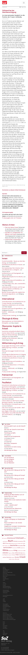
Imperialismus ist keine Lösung (12, 446)
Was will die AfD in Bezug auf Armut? (14, 484)
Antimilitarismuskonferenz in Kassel (12, 264)
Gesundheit (20, 545)
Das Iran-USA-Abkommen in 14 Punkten (13, 365)
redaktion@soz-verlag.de (9, 650)
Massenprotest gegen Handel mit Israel (13, 351)
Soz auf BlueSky (8, 461)
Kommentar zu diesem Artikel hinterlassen (13, 190)
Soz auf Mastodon (9, 462)
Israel (18, 547)
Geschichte (14, 545)
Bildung (4, 568)
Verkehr (10, 559)
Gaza (9, 545)
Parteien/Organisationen (8, 595)
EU (16, 543)
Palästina (6, 554)
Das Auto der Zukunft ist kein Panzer (14, 429)
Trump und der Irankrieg (9, 315)
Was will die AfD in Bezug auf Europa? (14, 475)
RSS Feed (5, 634)
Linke (24, 550)
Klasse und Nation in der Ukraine (13, 522)
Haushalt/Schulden (6, 606)
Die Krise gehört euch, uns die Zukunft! (14, 426)
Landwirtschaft (20, 550)
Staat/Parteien (6, 578)
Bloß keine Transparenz (10, 443)
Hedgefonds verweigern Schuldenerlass (15, 526)
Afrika (4, 582)
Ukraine (17, 557)
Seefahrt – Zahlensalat (8, 312)
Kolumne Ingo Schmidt (7, 616)
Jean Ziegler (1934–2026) (9, 411)
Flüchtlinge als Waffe (10, 433)
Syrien (13, 557)
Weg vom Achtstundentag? (9, 335)
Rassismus (9, 557)
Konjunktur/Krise (6, 609)
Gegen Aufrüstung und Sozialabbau (12, 280)
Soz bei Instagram (9, 459)
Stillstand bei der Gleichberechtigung (9, 11)
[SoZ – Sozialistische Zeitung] (7, 3)
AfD (3, 538)
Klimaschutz (10, 550)
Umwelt (22, 557)
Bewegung (5, 596)
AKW (4, 599)
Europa (19, 543)
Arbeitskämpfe (6, 590)
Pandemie (10, 554)
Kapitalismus (22, 547)
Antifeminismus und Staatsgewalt (11, 273)
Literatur (5, 553)
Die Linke (9, 543)
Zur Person (5, 628)
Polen (17, 555)
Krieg (15, 550)
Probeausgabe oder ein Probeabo (11, 218)
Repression (5, 576)
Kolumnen (5, 613)
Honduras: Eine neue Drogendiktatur (12, 308)
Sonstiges (5, 627)
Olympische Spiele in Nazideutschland (12, 397)
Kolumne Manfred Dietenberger (9, 619)
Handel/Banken (6, 605)
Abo (3, 630)
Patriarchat (5, 573)
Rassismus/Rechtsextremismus (9, 575)
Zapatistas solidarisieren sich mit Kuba (13, 305)
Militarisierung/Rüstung (7, 572)
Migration (10, 553)
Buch (10, 540)
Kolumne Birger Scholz (7, 614)
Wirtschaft (17, 559)
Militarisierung (18, 553)
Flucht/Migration (6, 569)
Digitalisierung (13, 543)
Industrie (4, 608)
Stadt (4, 580)
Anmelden (18, 652)
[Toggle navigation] (24, 2)
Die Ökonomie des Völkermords (12, 508)
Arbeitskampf (11, 538)
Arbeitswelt (19, 538)
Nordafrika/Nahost (6, 586)
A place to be (8, 440)
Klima (5, 550)
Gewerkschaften (6, 591)
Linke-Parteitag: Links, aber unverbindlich (13, 283)
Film (21, 543)
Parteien (13, 554)
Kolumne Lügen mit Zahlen (8, 618)
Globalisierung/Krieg (7, 587)
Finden (24, 252)
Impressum (5, 633)
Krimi (4, 623)
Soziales (4, 577)
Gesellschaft (4, 7)
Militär (13, 553)
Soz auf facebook (9, 457)
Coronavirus (20, 541)
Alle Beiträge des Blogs (10, 450)
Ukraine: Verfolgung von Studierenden (14, 519)
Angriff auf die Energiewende (12, 436)
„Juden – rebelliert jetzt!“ (11, 505)
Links (4, 632)
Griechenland (14, 547)
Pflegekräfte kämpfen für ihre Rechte (12, 276)
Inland (4, 567)
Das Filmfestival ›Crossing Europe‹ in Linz (13, 404)
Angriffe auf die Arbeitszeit (9, 338)
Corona (15, 541)
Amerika (5, 538)
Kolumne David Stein (7, 615)
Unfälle (4, 601)
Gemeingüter (5, 604)
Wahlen (13, 559)
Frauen (6, 545)
